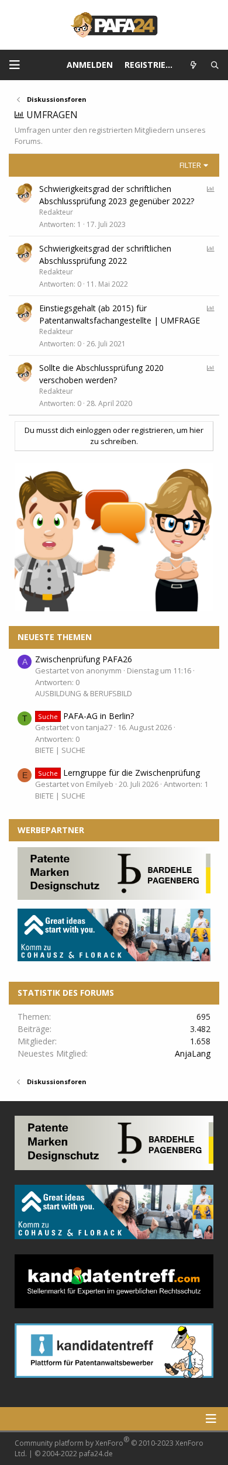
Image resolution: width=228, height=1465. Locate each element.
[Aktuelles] (194, 65)
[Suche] (215, 65)
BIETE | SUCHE (60, 750)
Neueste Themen (55, 636)
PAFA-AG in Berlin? (86, 715)
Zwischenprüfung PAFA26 (83, 659)
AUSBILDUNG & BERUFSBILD (83, 693)
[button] (14, 65)
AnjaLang (192, 1053)
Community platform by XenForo (109, 1447)
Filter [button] (190, 165)
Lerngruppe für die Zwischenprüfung (119, 772)
